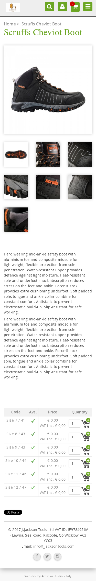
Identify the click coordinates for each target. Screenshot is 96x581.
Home (10, 24)
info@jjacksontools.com (53, 546)
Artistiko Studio (52, 576)
